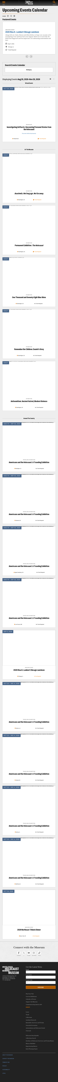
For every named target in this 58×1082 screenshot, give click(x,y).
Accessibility (6, 1069)
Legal (4, 1073)
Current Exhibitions (31, 996)
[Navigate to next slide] (31, 56)
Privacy (4, 1066)
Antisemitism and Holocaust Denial (35, 1028)
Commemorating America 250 (34, 1004)
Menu (4, 4)
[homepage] (29, 3)
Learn (27, 1012)
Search (54, 4)
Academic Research (31, 1020)
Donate (28, 1007)
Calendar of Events (31, 999)
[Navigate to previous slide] (27, 56)
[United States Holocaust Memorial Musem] (10, 973)
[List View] (54, 79)
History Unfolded (30, 1043)
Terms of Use (6, 1062)
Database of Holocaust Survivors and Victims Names (40, 1041)
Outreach (28, 1030)
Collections (29, 1017)
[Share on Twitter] (11, 16)
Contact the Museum (8, 1058)
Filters (29, 70)
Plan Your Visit (30, 993)
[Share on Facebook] (8, 16)
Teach (27, 1014)
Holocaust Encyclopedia (32, 1035)
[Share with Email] (14, 16)
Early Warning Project (32, 1049)
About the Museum (7, 1055)
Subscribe (41, 987)
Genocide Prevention (31, 1025)
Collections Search (31, 1038)
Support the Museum (31, 1001)
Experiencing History (31, 1046)
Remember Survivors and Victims (35, 1022)
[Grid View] (50, 79)
